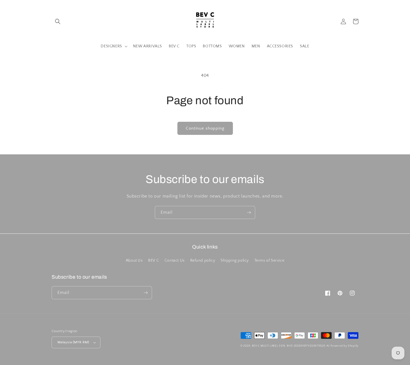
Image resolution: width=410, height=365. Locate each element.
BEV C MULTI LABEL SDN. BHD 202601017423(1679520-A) (291, 345)
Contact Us (175, 260)
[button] (58, 21)
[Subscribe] (249, 212)
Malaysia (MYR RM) (73, 342)
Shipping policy (235, 260)
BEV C (153, 260)
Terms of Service (269, 260)
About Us (134, 260)
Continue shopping (205, 128)
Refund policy (202, 260)
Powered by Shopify (344, 345)
